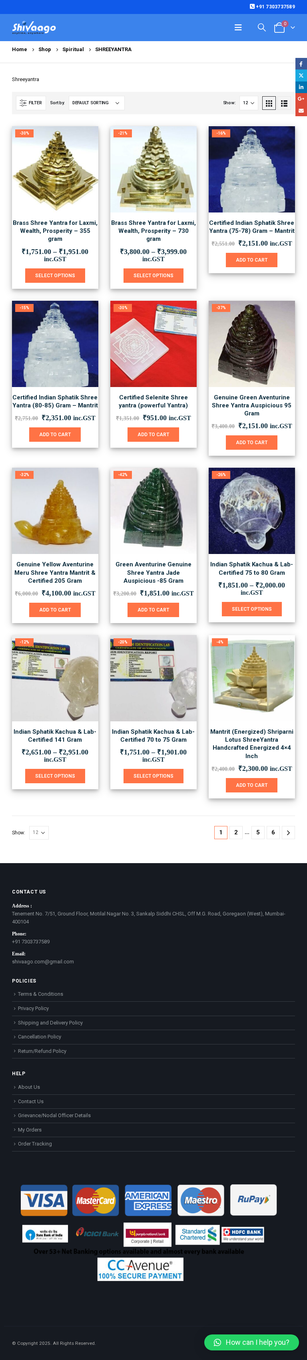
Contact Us (31, 1101)
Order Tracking (35, 1144)
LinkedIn (301, 87)
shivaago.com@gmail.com (43, 962)
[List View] (284, 103)
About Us (29, 1087)
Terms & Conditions (40, 994)
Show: (229, 102)
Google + (301, 99)
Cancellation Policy (39, 1037)
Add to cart (251, 260)
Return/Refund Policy (42, 1051)
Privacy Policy (33, 1008)
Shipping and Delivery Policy (50, 1023)
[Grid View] (269, 103)
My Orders (30, 1130)
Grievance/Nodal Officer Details (54, 1115)
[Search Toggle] (262, 27)
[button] (251, 1342)
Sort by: (57, 102)
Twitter (301, 75)
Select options (55, 275)
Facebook (301, 63)
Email (301, 110)
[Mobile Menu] (238, 27)
